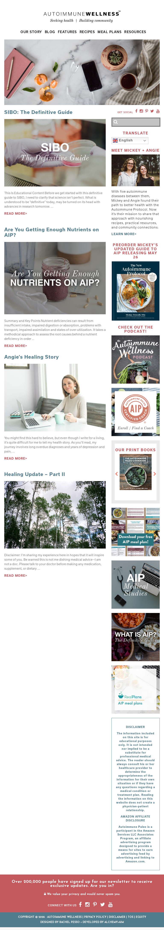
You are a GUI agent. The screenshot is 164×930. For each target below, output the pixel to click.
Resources (135, 32)
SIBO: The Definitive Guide (38, 112)
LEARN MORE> (124, 234)
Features (67, 32)
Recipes (87, 32)
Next (155, 474)
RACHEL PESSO (69, 922)
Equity (141, 917)
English (125, 140)
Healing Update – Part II (34, 474)
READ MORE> (15, 213)
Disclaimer (117, 917)
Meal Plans (110, 32)
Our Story (31, 32)
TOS (130, 917)
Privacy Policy (95, 917)
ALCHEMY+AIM (114, 922)
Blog (50, 32)
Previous (116, 474)
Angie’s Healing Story (31, 356)
